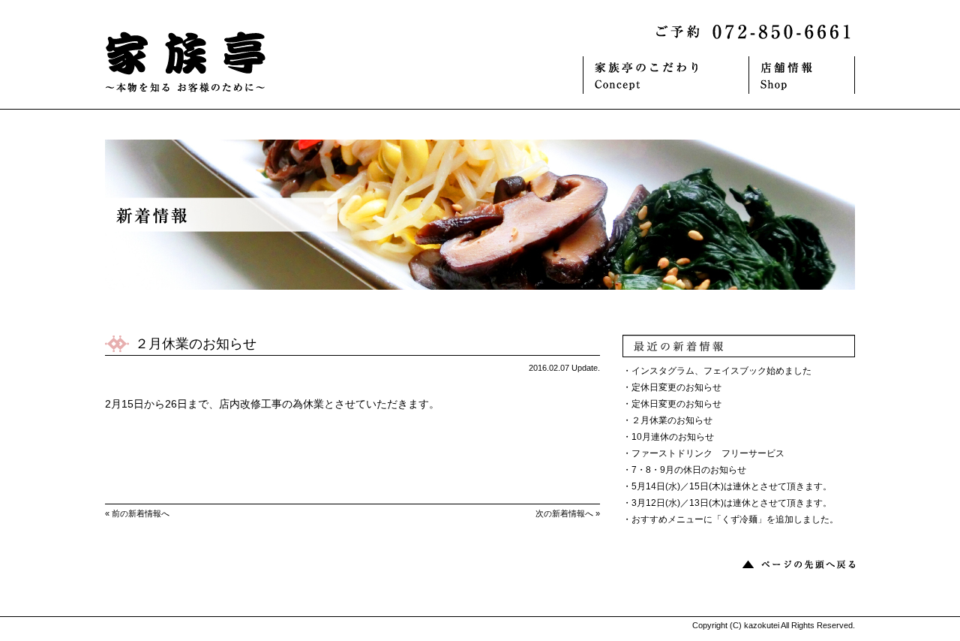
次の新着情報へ (564, 513)
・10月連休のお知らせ (668, 437)
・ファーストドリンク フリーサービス (703, 453)
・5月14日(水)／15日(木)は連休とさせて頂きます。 (727, 486)
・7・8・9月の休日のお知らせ (684, 470)
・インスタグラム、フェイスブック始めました (717, 371)
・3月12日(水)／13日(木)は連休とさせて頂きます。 (727, 503)
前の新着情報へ (141, 513)
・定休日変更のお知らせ (672, 387)
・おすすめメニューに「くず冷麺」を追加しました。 (730, 519)
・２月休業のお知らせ (667, 420)
